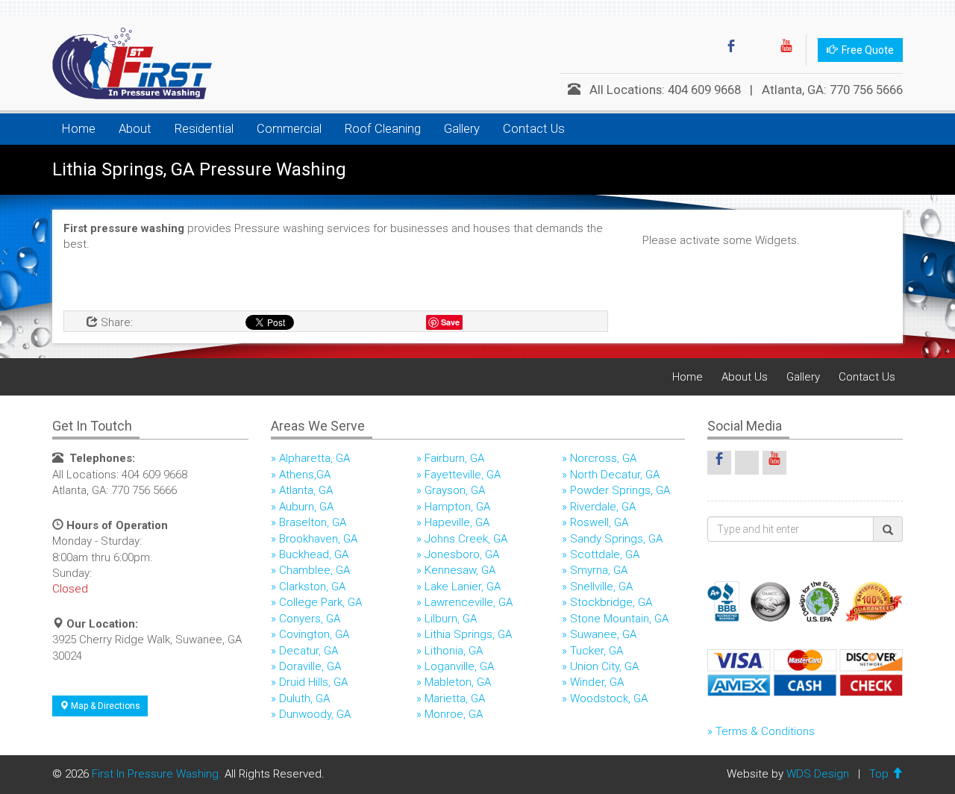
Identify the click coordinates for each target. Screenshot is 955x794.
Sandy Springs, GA (616, 539)
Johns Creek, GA (466, 539)
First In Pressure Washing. (157, 774)
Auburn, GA (306, 506)
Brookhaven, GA (318, 539)
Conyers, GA (309, 618)
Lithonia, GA (454, 650)
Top (880, 774)
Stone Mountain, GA (619, 618)
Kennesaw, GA (460, 570)
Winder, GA (597, 682)
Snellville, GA (601, 586)
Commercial (289, 129)
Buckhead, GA (313, 554)
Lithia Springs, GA (468, 634)
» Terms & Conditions (761, 731)
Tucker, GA (596, 650)
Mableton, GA (458, 682)
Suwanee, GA (603, 634)
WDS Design (817, 774)
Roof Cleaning (383, 129)
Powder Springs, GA (620, 490)
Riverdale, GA (603, 506)
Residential (204, 129)
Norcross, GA (603, 458)
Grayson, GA (455, 490)
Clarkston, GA (312, 586)
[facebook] (731, 50)
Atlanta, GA (306, 490)
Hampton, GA (457, 506)
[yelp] (759, 50)
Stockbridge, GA (611, 602)
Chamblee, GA (314, 570)
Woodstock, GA (609, 698)
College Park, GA (320, 602)
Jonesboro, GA (462, 554)
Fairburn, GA (454, 458)
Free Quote (865, 50)
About (135, 129)
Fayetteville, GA (463, 474)
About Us (744, 377)
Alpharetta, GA (314, 458)
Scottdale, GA (604, 554)
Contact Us (534, 129)
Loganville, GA (459, 666)
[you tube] (786, 50)
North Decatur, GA (615, 474)
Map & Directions (104, 706)
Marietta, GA (455, 698)
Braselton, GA (312, 522)
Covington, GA (314, 634)
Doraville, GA (310, 666)
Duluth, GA (304, 698)
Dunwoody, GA (315, 714)
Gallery (462, 129)
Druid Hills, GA (313, 682)
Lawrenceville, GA (469, 602)
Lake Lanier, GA (463, 586)
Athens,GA (305, 474)
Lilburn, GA (451, 618)
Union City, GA (604, 666)
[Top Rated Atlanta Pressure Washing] (127, 63)
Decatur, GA (308, 650)
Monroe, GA (454, 714)
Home (79, 129)
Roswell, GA (599, 522)
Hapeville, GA (457, 522)
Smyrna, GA (598, 570)
